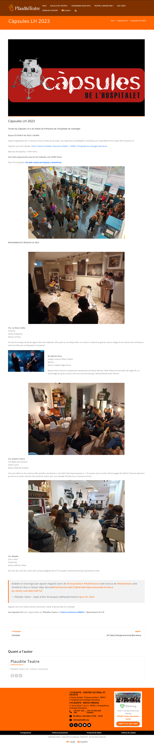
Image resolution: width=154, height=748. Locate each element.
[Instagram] (71, 725)
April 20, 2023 (86, 596)
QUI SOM (121, 6)
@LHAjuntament (91, 587)
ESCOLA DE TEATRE (58, 6)
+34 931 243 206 (79, 712)
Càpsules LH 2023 (21, 121)
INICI (44, 6)
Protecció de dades (94, 733)
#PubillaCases (91, 583)
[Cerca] (76, 11)
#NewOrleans (124, 583)
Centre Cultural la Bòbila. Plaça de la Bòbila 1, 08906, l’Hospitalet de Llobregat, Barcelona (69, 146)
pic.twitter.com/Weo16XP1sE (27, 590)
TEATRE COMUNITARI (103, 6)
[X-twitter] (76, 725)
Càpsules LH (122, 20)
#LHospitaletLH (75, 583)
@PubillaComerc (60, 587)
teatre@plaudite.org (81, 720)
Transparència (25, 733)
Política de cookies (128, 733)
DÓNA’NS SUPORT (50, 10)
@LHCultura (106, 587)
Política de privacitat (60, 733)
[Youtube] (89, 725)
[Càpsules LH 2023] (76, 79)
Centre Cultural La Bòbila (72, 612)
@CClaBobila (76, 587)
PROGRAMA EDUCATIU (81, 6)
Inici (112, 20)
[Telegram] (85, 725)
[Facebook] (80, 725)
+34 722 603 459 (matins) (94, 712)
